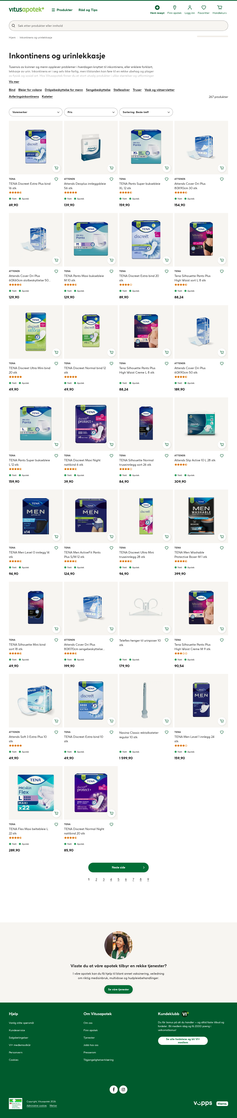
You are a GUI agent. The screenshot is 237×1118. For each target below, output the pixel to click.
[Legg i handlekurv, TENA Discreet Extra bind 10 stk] (111, 721)
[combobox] (118, 26)
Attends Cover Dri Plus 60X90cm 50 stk (190, 370)
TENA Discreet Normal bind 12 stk (85, 370)
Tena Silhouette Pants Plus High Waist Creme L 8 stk (137, 370)
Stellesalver (122, 90)
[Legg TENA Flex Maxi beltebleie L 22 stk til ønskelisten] (56, 824)
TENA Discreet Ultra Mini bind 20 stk (29, 370)
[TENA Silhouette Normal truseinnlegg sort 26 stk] (146, 424)
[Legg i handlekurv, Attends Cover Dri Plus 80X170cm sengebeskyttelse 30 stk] (111, 629)
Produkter (65, 10)
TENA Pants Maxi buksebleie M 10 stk (84, 278)
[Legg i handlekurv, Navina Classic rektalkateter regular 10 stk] (167, 721)
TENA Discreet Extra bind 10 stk (83, 739)
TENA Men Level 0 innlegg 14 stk (29, 555)
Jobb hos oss (91, 1045)
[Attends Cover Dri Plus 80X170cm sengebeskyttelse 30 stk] (91, 608)
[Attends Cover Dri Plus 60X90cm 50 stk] (201, 332)
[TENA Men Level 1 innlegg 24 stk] (201, 700)
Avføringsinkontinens (24, 96)
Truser (137, 90)
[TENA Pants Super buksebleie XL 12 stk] (146, 147)
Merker (53, 1105)
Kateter (47, 96)
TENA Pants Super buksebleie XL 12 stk (139, 186)
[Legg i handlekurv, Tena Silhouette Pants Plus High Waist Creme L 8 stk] (167, 352)
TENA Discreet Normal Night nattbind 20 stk (84, 831)
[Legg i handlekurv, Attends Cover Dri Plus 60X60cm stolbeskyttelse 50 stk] (56, 260)
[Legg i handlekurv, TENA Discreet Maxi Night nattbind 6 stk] (111, 445)
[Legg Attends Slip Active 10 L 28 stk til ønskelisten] (222, 456)
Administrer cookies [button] (37, 1105)
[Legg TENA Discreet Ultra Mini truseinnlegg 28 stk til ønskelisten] (167, 548)
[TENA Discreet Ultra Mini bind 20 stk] (36, 332)
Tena (13, 178)
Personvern (15, 1052)
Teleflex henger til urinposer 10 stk (140, 643)
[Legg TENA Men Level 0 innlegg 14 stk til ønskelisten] (56, 548)
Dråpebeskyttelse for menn (64, 90)
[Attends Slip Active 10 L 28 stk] (201, 424)
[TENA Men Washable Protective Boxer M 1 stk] (201, 516)
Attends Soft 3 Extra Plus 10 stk (28, 739)
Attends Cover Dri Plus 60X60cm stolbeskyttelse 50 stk (29, 278)
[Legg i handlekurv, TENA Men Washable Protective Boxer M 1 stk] (222, 537)
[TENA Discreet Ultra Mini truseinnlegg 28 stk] (146, 516)
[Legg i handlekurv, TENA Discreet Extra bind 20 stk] (167, 260)
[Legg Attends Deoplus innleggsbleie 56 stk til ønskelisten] (111, 179)
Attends (69, 178)
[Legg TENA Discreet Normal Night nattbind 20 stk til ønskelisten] (111, 824)
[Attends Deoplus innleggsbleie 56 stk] (91, 147)
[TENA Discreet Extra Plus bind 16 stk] (36, 147)
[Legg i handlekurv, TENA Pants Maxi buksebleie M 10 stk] (111, 260)
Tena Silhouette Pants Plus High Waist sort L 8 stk (192, 278)
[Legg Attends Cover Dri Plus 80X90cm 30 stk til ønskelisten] (222, 179)
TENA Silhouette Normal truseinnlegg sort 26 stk (136, 462)
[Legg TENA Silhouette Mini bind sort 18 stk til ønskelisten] (56, 640)
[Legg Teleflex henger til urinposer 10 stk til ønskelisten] (167, 640)
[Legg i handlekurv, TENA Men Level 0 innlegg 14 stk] (56, 537)
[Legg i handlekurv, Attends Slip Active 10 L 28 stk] (222, 445)
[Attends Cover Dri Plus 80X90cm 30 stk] (201, 147)
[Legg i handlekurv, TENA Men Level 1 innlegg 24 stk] (222, 721)
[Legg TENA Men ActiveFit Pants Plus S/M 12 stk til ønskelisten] (111, 548)
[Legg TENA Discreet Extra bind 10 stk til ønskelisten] (111, 732)
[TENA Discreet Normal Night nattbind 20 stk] (91, 793)
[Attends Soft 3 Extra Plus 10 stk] (36, 700)
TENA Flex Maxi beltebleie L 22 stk (28, 831)
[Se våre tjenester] (118, 945)
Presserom (90, 1052)
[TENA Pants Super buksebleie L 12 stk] (36, 424)
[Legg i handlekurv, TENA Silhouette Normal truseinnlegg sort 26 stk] (167, 445)
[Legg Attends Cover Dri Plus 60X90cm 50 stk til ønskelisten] (222, 363)
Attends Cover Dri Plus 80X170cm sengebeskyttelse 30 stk (83, 647)
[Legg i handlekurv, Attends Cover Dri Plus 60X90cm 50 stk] (222, 352)
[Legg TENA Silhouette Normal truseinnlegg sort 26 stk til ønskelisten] (167, 456)
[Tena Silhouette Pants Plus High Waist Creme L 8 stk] (146, 332)
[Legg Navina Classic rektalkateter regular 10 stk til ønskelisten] (167, 732)
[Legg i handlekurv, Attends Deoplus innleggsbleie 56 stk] (111, 168)
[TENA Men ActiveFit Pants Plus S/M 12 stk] (91, 516)
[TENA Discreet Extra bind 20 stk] (146, 240)
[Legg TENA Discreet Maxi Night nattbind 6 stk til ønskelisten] (111, 456)
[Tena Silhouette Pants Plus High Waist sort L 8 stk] (201, 240)
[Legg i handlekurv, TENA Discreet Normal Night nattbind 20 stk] (111, 813)
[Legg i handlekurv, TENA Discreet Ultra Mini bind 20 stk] (56, 352)
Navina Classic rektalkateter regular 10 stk (138, 735)
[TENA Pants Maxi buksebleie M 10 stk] (91, 240)
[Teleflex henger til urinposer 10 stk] (146, 608)
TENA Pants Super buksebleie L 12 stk (29, 462)
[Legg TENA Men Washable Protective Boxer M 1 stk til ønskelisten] (222, 548)
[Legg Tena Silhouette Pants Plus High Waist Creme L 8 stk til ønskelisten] (167, 363)
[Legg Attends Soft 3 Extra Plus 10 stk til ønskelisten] (56, 732)
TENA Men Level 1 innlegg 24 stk (194, 739)
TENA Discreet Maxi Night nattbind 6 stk (82, 462)
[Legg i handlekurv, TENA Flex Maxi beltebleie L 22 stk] (56, 813)
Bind (12, 90)
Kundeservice (17, 1030)
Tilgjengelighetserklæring (99, 1059)
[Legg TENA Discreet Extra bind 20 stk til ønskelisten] (167, 271)
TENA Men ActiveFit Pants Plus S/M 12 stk (82, 555)
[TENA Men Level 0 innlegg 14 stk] (36, 516)
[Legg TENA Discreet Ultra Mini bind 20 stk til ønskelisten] (56, 363)
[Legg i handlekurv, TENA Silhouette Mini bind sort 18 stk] (56, 629)
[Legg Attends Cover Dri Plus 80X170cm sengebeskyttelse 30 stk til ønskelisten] (111, 640)
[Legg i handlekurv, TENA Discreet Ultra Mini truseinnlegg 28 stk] (167, 537)
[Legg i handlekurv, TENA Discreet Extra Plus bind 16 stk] (56, 168)
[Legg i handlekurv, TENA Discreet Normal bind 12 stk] (111, 352)
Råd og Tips (88, 10)
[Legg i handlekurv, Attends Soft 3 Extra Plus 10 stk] (56, 721)
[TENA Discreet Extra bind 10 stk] (91, 700)
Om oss (88, 1023)
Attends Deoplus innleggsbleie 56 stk (85, 186)
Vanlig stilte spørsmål (21, 1023)
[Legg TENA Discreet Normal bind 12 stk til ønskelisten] (111, 363)
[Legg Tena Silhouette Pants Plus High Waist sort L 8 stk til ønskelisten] (222, 271)
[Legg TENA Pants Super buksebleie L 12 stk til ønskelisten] (56, 456)
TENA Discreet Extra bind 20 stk (139, 278)
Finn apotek (91, 1030)
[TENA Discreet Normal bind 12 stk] (91, 332)
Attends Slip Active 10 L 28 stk (195, 460)
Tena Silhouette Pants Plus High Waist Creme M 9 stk (192, 647)
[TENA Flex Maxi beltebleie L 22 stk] (36, 793)
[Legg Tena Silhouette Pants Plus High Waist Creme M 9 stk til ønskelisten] (222, 640)
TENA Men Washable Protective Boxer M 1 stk (190, 555)
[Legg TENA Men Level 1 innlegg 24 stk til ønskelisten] (222, 732)
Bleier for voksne (30, 90)
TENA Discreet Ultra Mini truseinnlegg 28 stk (136, 555)
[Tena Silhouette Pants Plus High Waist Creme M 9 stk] (201, 608)
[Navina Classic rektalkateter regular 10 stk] (146, 700)
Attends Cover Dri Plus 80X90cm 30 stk (190, 186)
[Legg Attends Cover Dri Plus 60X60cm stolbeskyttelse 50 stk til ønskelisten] (56, 271)
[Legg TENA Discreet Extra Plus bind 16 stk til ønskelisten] (56, 179)
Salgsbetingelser (18, 1037)
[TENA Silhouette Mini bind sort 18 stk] (36, 608)
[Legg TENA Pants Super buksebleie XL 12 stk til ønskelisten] (167, 179)
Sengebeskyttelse (98, 90)
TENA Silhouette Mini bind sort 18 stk (27, 647)
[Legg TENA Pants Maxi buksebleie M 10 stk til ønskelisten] (111, 271)
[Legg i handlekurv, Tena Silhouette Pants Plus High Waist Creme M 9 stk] (222, 629)
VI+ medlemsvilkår (20, 1045)
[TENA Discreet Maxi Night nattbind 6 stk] (91, 424)
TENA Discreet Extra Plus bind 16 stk (30, 186)
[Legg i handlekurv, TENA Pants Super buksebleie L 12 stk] (56, 445)
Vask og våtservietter (160, 90)
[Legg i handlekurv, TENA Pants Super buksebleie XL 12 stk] (167, 168)
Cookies (13, 1059)
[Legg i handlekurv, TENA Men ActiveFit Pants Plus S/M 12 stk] (111, 537)
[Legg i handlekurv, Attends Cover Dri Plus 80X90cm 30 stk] (222, 168)
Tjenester (89, 1037)
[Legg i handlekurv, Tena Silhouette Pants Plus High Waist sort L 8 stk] (222, 260)
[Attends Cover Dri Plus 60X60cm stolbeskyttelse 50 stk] (36, 240)
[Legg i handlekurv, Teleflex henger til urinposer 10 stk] (167, 629)
